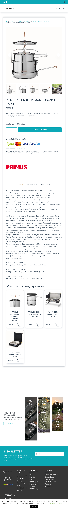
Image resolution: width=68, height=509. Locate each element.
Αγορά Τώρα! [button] (38, 325)
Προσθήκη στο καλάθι (40, 129)
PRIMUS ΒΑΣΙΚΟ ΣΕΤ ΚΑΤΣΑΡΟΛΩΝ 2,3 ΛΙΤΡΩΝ (34, 314)
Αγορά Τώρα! (19, 325)
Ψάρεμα (43, 153)
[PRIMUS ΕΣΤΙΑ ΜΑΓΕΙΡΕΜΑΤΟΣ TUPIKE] (53, 299)
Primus (28, 151)
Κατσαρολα (34, 151)
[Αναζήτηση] (64, 8)
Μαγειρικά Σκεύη (11, 153)
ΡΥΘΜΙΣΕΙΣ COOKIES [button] (56, 503)
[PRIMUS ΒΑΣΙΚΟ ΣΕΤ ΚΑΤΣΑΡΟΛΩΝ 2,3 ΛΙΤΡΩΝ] (34, 299)
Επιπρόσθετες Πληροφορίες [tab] (35, 184)
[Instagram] (6, 2)
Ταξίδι (34, 153)
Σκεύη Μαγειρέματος (24, 153)
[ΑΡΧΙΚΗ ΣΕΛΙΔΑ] (7, 21)
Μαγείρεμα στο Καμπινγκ (52, 151)
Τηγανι (38, 153)
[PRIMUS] (16, 167)
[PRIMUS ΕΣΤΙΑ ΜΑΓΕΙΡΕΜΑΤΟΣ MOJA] (15, 339)
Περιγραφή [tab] (21, 184)
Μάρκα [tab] (48, 184)
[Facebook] (4, 2)
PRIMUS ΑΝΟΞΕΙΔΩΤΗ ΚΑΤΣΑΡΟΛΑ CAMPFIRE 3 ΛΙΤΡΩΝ (15, 316)
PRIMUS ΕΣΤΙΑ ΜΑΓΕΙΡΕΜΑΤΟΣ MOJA (15, 354)
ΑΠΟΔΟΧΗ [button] (34, 506)
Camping (17, 151)
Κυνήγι (41, 151)
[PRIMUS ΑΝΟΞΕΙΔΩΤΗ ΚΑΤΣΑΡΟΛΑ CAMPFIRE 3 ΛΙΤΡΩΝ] (15, 299)
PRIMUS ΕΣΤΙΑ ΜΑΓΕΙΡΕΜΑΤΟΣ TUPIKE (53, 314)
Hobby (23, 151)
